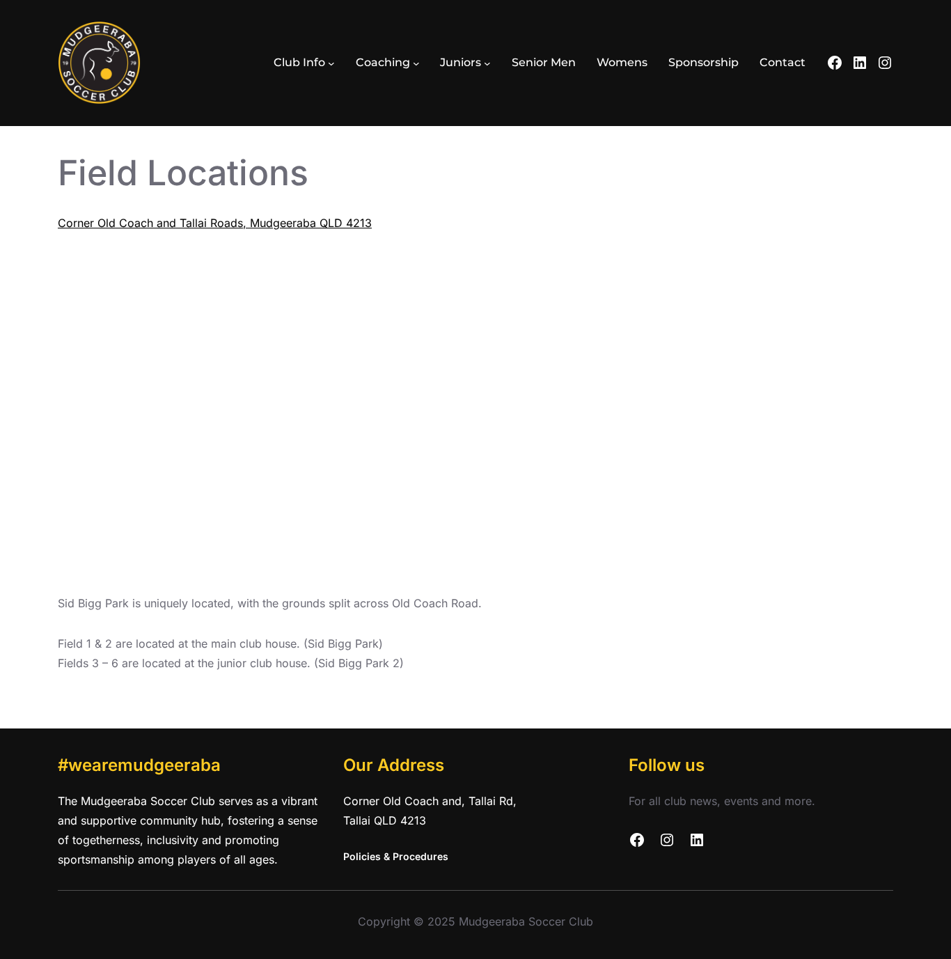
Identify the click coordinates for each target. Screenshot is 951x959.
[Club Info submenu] (331, 63)
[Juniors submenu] (487, 63)
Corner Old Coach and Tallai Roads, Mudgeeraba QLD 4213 (215, 223)
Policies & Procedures (395, 856)
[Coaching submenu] (416, 63)
